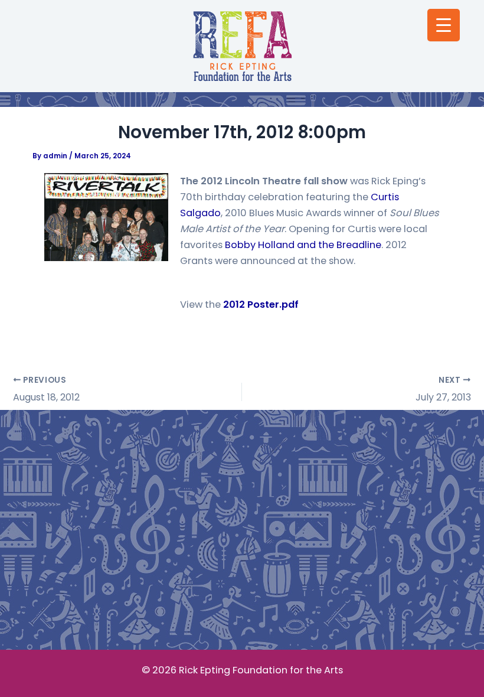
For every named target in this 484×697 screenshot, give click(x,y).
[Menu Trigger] (443, 25)
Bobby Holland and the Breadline (303, 245)
